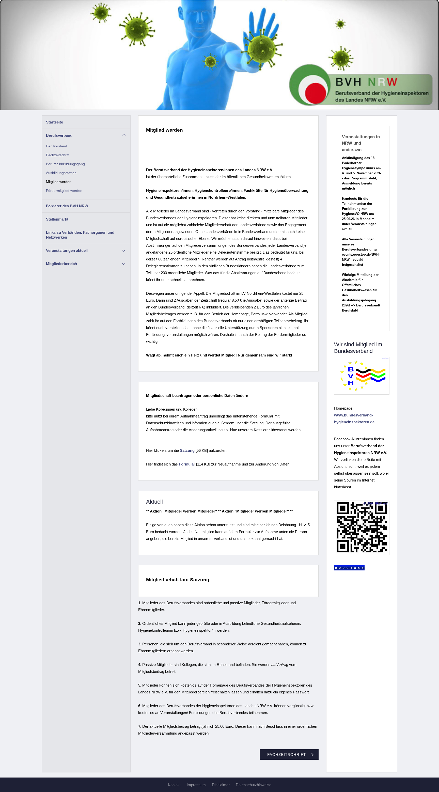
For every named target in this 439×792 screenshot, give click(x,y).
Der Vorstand (56, 146)
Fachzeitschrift (57, 155)
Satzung (187, 450)
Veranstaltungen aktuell (67, 250)
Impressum (196, 785)
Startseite (54, 122)
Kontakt (174, 785)
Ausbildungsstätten (61, 173)
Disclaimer (221, 785)
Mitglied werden (58, 182)
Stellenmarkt (57, 219)
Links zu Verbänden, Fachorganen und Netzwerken (80, 234)
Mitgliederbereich (61, 263)
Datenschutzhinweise (253, 785)
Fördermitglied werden (64, 191)
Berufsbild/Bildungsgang (65, 164)
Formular (187, 464)
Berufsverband (59, 135)
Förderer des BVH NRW (67, 206)
